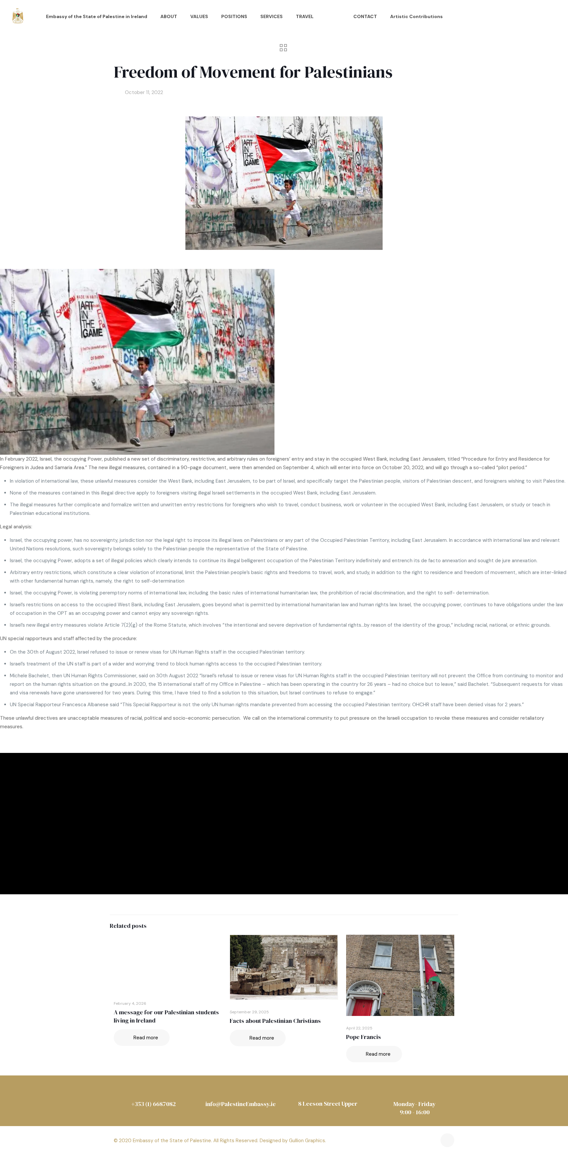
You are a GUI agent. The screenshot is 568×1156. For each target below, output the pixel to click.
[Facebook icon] (410, 1143)
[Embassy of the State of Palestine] (18, 16)
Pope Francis (363, 1037)
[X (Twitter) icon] (419, 1143)
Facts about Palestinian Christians (275, 1021)
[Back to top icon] (447, 1140)
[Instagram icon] (429, 1143)
